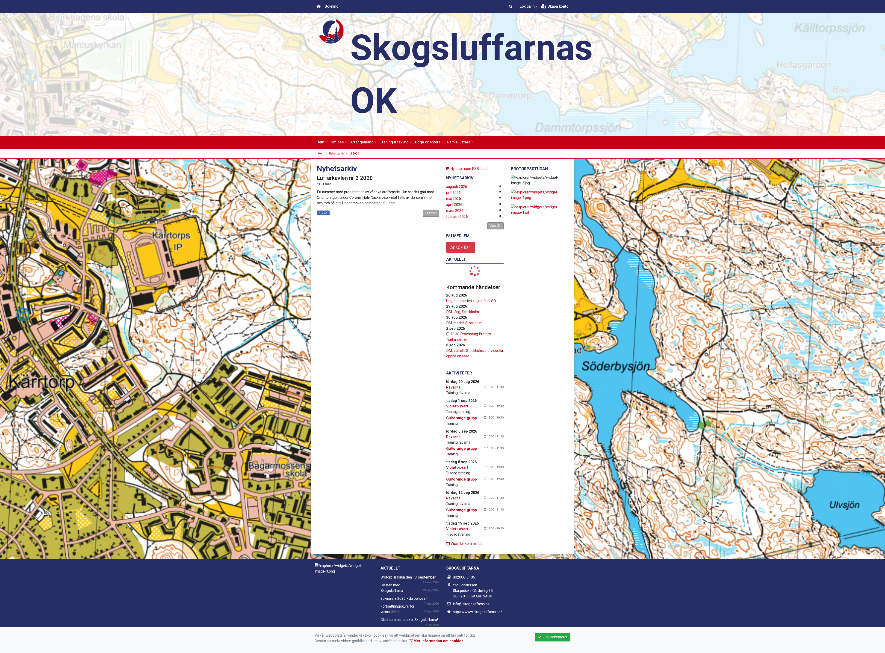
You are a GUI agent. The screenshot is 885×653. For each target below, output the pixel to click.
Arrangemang (362, 142)
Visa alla (496, 226)
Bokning (332, 6)
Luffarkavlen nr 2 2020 (345, 178)
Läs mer (431, 213)
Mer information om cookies (438, 641)
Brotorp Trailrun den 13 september (408, 577)
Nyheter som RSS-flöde (469, 168)
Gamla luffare (458, 142)
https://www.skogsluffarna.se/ (477, 612)
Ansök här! (460, 247)
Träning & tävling (394, 142)
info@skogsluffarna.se (471, 604)
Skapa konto (558, 6)
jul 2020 (354, 153)
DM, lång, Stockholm (462, 312)
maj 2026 (453, 198)
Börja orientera (427, 142)
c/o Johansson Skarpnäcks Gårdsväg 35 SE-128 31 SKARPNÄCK (473, 590)
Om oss (337, 142)
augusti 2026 (456, 186)
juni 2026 (453, 192)
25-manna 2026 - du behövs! (404, 598)
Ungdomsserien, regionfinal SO (471, 301)
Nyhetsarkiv (336, 153)
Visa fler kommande (466, 543)
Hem (320, 142)
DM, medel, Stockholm (464, 323)
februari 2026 (457, 216)
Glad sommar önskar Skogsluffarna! (409, 619)
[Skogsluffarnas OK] (331, 30)
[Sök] (512, 6)
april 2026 (454, 204)
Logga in (527, 6)
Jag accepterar (554, 637)
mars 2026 (454, 210)
